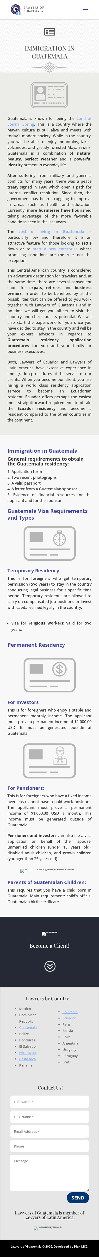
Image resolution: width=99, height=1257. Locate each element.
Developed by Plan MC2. (71, 1246)
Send (78, 1197)
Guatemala (28, 1027)
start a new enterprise (55, 249)
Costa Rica (27, 1059)
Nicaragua (27, 1052)
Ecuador (69, 1018)
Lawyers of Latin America (49, 1217)
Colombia (70, 1012)
